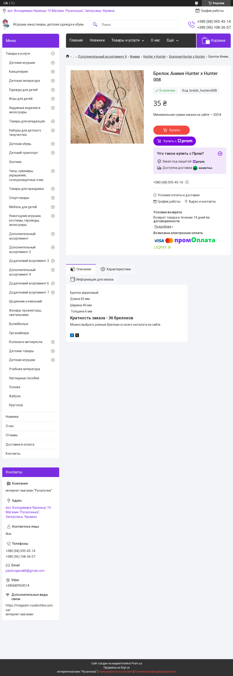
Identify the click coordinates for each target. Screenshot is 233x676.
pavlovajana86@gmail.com (25, 571)
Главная (76, 40)
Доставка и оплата (20, 444)
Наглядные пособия (24, 378)
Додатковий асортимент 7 (29, 292)
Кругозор (16, 405)
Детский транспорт (23, 153)
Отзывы (12, 435)
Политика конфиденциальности (155, 671)
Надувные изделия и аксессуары (24, 110)
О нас (155, 40)
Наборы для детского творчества (25, 133)
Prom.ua (137, 663)
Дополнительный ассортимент (22, 236)
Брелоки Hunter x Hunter (187, 56)
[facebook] (72, 336)
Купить (175, 130)
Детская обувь (20, 144)
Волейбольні (18, 324)
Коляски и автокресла (25, 342)
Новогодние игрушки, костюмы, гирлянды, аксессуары (25, 220)
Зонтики (15, 162)
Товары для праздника (26, 189)
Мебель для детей (23, 207)
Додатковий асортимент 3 (29, 261)
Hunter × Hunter (154, 56)
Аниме (135, 56)
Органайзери (19, 333)
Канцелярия (18, 71)
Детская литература (24, 81)
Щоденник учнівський (25, 301)
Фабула (14, 396)
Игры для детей (21, 99)
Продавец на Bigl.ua (117, 667)
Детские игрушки (22, 63)
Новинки (97, 40)
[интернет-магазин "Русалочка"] (6, 24)
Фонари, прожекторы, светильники (25, 313)
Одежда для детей (23, 90)
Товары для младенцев (27, 121)
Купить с (170, 141)
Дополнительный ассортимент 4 (102, 56)
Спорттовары (19, 198)
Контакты (13, 453)
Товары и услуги (125, 40)
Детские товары (21, 351)
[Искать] (95, 24)
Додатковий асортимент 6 (29, 283)
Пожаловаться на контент (115, 671)
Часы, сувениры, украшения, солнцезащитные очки (26, 175)
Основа (14, 387)
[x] (77, 336)
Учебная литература (24, 369)
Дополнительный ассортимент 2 (22, 249)
